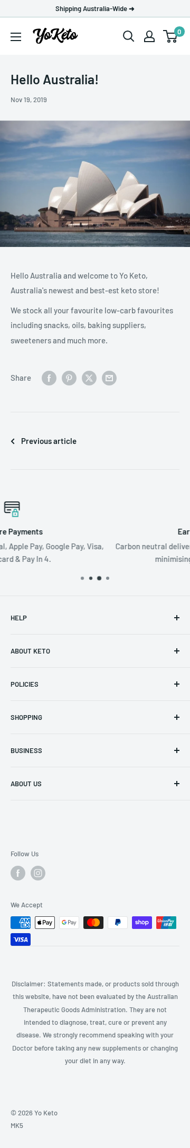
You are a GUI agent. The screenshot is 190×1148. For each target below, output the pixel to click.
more (141, 558)
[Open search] (129, 36)
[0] (170, 36)
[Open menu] (16, 37)
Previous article (49, 441)
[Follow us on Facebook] (18, 873)
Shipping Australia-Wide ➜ (95, 8)
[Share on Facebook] (49, 377)
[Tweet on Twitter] (89, 377)
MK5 (17, 1125)
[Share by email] (109, 377)
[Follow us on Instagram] (38, 873)
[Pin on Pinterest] (69, 377)
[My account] (149, 36)
